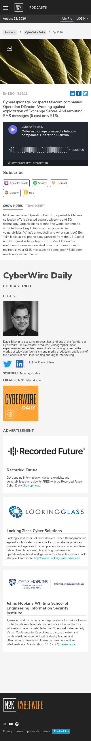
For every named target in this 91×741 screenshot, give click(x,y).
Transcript (35, 206)
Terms (19, 731)
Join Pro (67, 18)
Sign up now (31, 486)
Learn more (68, 644)
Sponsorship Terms (37, 731)
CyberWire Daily (37, 276)
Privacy (8, 731)
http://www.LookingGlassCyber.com (57, 558)
